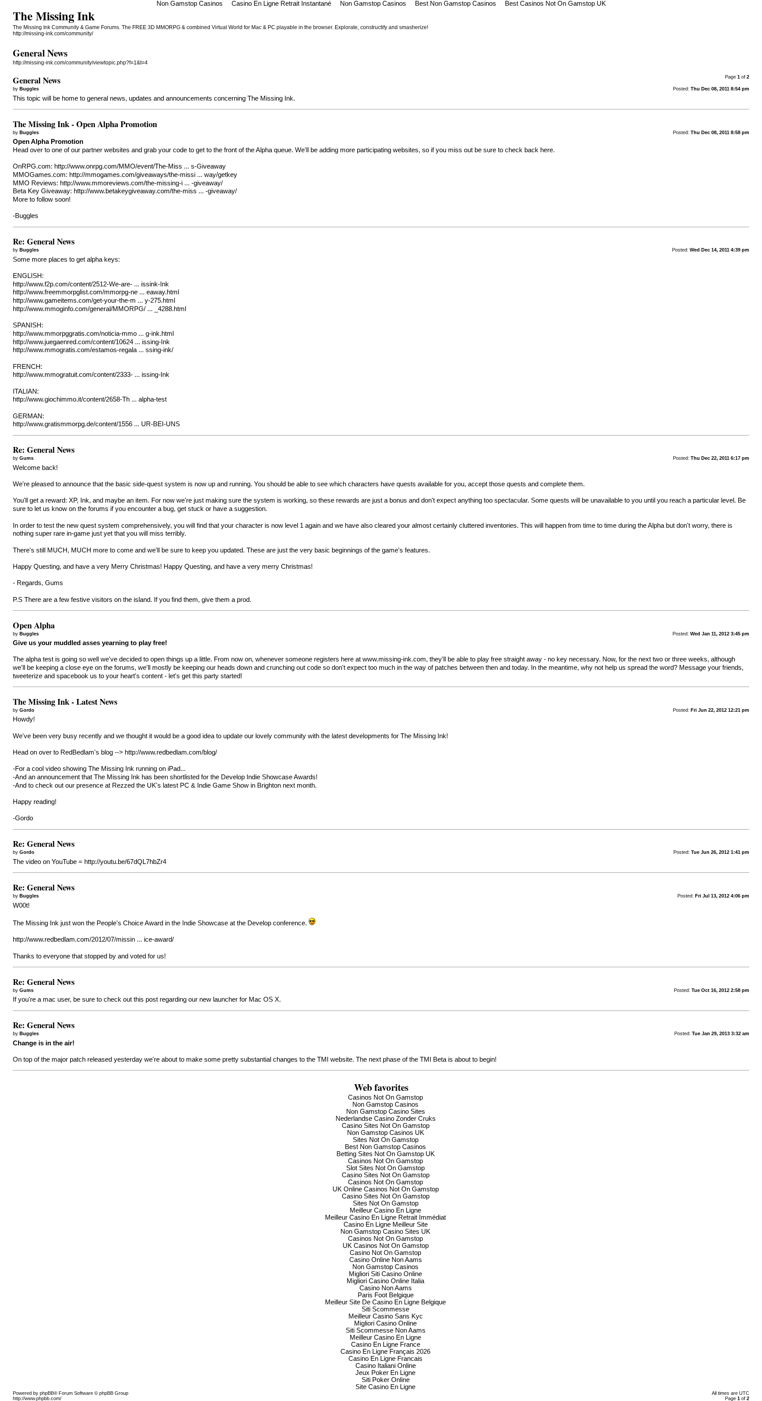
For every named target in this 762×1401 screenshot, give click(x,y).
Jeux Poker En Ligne (385, 1372)
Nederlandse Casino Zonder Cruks (386, 1118)
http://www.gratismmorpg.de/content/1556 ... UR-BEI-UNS (96, 424)
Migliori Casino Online (385, 1323)
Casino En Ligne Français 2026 (385, 1351)
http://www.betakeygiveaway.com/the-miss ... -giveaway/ (155, 191)
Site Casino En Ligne (385, 1386)
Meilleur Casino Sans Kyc (385, 1316)
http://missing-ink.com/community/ (53, 33)
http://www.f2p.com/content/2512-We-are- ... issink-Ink (91, 284)
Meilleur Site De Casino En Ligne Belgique (385, 1302)
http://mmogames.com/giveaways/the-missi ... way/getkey (153, 174)
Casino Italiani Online (385, 1365)
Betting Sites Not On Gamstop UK (385, 1153)
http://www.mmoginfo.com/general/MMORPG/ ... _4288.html (99, 308)
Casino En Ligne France (385, 1344)
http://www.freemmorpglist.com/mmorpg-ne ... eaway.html (96, 292)
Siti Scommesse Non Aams (386, 1330)
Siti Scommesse (385, 1309)
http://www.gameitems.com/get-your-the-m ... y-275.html (94, 300)
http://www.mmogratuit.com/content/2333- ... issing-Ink (91, 374)
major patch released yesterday (97, 1059)
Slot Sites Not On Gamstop (385, 1168)
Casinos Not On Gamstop (385, 1097)
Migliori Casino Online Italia (385, 1281)
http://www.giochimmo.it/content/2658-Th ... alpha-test (90, 399)
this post (146, 999)
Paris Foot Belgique (386, 1295)
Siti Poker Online (386, 1379)
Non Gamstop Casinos (385, 1104)
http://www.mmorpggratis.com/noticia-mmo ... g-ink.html (93, 333)
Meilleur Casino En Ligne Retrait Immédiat (385, 1217)
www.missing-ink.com (394, 659)
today (519, 667)
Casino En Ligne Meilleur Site (386, 1224)
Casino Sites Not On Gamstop (386, 1125)
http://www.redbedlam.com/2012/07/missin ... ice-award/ (93, 939)
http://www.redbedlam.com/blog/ (171, 752)
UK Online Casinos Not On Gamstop (385, 1189)
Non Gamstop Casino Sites (385, 1111)
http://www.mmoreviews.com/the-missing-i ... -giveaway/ (141, 183)
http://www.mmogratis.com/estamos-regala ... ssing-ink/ (93, 349)
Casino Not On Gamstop (385, 1252)
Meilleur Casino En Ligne (385, 1210)
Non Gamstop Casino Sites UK (385, 1231)
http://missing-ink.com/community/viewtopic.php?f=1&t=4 (80, 63)
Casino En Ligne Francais (385, 1358)
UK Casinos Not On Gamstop (386, 1245)
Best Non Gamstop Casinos (385, 1146)
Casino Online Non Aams (385, 1259)
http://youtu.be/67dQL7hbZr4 (125, 861)
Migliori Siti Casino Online (385, 1273)
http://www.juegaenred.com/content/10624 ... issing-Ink (91, 342)
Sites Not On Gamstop (385, 1139)
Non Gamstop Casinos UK (385, 1132)
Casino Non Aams (385, 1288)
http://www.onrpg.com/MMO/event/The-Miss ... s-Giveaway (140, 166)
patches (446, 667)
